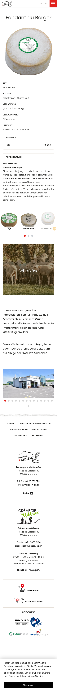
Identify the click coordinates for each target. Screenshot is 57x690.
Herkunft (7, 125)
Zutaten (7, 94)
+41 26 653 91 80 (33, 542)
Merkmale (11, 137)
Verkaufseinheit (11, 115)
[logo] (7, 3)
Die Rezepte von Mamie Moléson (34, 424)
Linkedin (28, 493)
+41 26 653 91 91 (32, 481)
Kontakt (11, 424)
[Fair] (36, 622)
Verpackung (9, 104)
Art (5, 83)
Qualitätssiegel (28, 612)
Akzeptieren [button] (28, 685)
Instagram (34, 570)
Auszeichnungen (19, 430)
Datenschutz (21, 436)
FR (41, 4)
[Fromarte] (39, 634)
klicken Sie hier (35, 676)
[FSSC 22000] (18, 634)
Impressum (37, 436)
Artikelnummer (14, 157)
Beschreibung (10, 164)
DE (46, 4)
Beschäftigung (39, 430)
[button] (25, 236)
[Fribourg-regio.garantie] (22, 622)
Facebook (22, 570)
